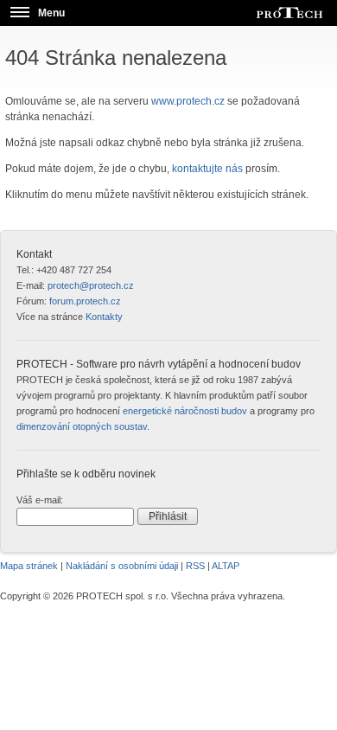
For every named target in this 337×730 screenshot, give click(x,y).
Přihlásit (168, 516)
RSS (195, 565)
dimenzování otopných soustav (81, 426)
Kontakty (104, 316)
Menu (51, 13)
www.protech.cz (188, 101)
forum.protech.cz (85, 301)
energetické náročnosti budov (185, 411)
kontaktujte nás (207, 169)
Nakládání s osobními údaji (122, 565)
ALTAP (225, 565)
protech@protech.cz (91, 285)
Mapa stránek (29, 565)
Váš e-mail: (39, 500)
